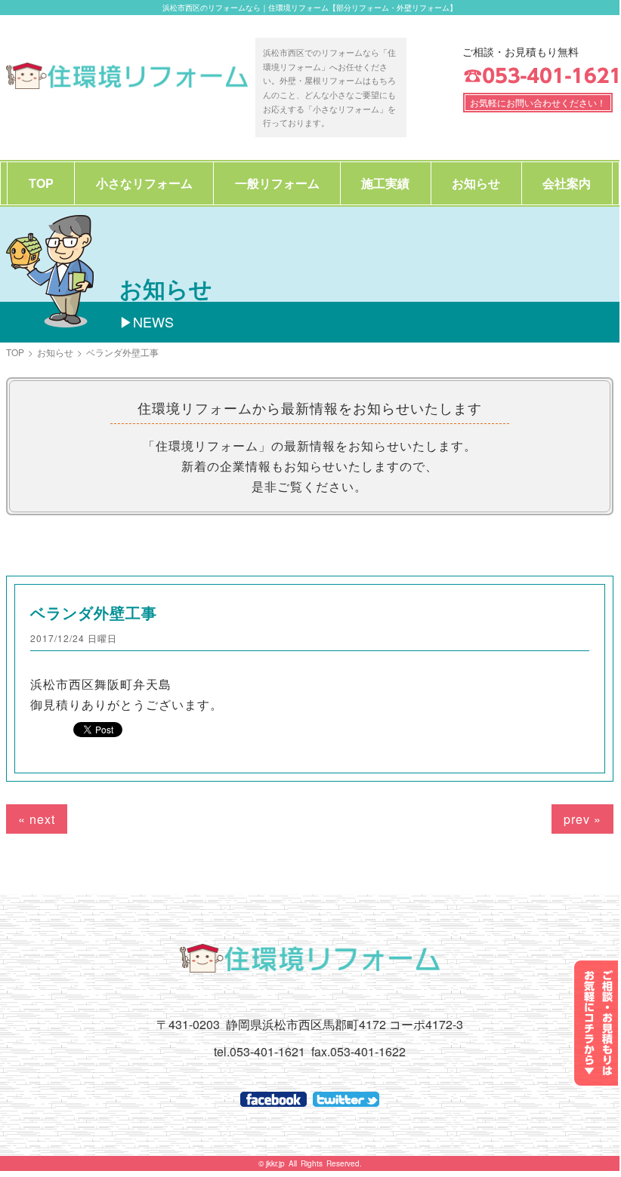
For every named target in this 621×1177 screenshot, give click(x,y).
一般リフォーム (277, 183)
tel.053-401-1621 (259, 1051)
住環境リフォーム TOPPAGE (127, 75)
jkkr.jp (275, 1163)
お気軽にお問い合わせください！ (538, 102)
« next (36, 819)
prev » (582, 819)
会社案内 (566, 183)
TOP (41, 183)
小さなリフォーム (144, 183)
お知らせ (476, 183)
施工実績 (385, 183)
